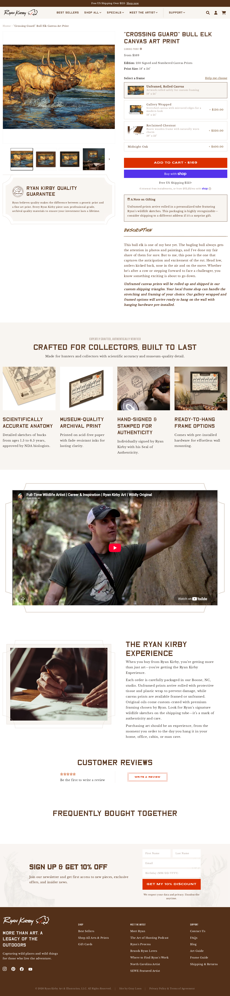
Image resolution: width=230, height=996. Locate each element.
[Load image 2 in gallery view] (46, 159)
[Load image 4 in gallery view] (94, 159)
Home (7, 25)
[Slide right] (109, 159)
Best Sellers (86, 931)
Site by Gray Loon (130, 988)
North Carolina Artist (145, 964)
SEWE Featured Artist (145, 970)
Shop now (132, 3)
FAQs (193, 937)
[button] (93, 13)
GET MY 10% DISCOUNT (171, 884)
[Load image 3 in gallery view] (70, 159)
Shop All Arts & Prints (93, 937)
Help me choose (216, 78)
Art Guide (197, 951)
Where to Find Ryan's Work (149, 957)
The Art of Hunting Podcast (149, 937)
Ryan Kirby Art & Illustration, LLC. (66, 988)
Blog (193, 944)
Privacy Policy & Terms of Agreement (172, 988)
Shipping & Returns (204, 964)
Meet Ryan (137, 931)
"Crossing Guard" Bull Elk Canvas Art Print (41, 25)
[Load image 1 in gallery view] (22, 159)
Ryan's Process (140, 944)
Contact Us (197, 931)
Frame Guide (199, 957)
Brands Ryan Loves (143, 951)
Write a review (147, 777)
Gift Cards (85, 944)
